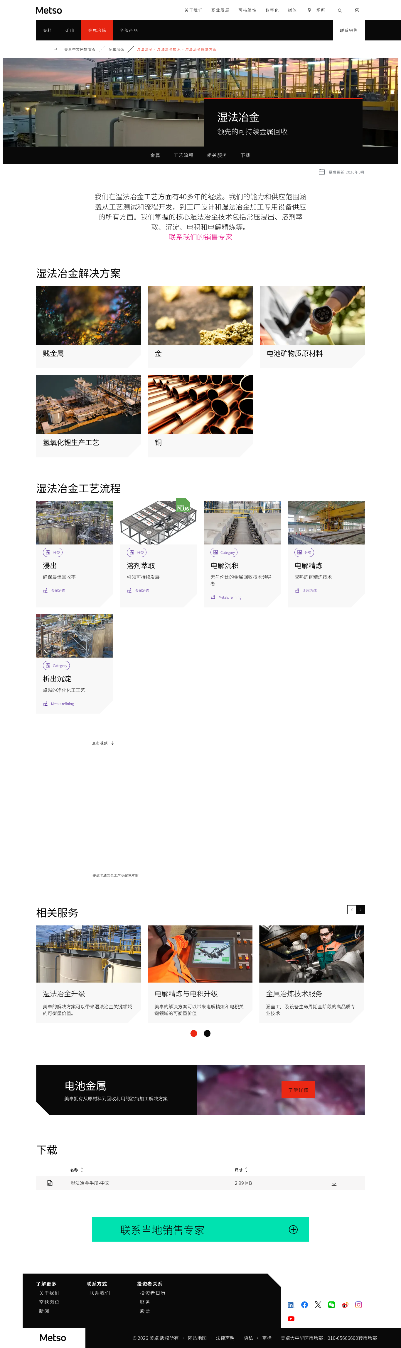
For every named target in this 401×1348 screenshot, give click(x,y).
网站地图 (197, 1337)
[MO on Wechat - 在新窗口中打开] (331, 1304)
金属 (155, 155)
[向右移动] (360, 909)
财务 (145, 1301)
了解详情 (298, 1089)
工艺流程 (183, 155)
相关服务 (217, 155)
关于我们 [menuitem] (193, 10)
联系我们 (100, 1292)
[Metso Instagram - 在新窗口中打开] (358, 1304)
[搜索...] (340, 10)
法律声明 (225, 1337)
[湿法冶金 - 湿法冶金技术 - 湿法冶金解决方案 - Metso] (64, 10)
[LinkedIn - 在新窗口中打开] (291, 1304)
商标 (267, 1337)
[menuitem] (316, 10)
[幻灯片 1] (193, 1033)
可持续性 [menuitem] (247, 10)
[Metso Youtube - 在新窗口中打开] (291, 1318)
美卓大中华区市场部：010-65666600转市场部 (329, 1337)
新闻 (44, 1310)
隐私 (248, 1337)
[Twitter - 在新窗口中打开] (318, 1304)
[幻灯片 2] (207, 1033)
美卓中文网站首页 (80, 49)
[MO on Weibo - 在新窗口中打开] (345, 1304)
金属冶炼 (116, 49)
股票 (145, 1310)
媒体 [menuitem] (292, 10)
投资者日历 (153, 1292)
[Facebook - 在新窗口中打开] (304, 1304)
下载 (245, 155)
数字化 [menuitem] (272, 10)
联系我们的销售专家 (200, 237)
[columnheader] (146, 1169)
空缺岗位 (49, 1301)
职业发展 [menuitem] (220, 10)
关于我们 (49, 1292)
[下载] (334, 1182)
